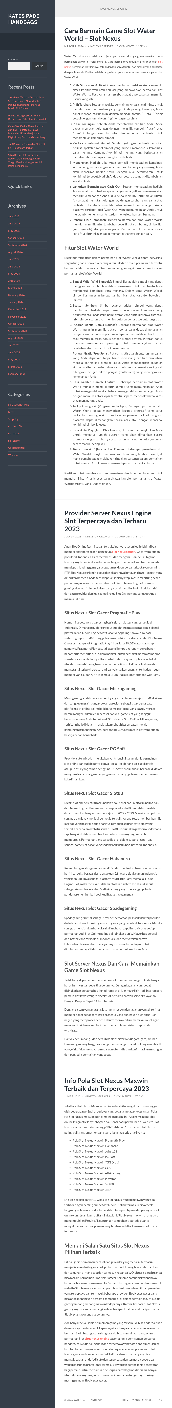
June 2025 (14, 223)
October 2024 (16, 237)
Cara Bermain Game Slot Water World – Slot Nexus (110, 34)
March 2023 (15, 366)
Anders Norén (144, 1400)
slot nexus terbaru (124, 551)
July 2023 (13, 345)
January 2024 (16, 302)
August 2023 (15, 338)
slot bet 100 (15, 426)
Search (13, 59)
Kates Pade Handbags (23, 19)
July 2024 (13, 259)
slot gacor (13, 433)
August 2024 (15, 252)
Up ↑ (160, 1400)
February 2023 (16, 373)
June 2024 (14, 266)
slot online (14, 440)
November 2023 (17, 316)
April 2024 (14, 280)
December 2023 (17, 309)
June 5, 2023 (72, 1096)
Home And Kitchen (18, 404)
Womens (13, 454)
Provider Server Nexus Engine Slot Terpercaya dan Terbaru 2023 (107, 521)
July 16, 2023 (72, 536)
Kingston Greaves (100, 46)
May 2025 (14, 230)
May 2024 (14, 273)
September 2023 (17, 330)
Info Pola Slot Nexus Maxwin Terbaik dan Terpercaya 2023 (106, 1084)
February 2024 (16, 295)
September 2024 (17, 245)
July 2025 (13, 216)
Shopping (13, 419)
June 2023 (14, 352)
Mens (11, 411)
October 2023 (16, 323)
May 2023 (14, 359)
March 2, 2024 (74, 46)
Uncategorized (16, 447)
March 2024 (15, 287)
